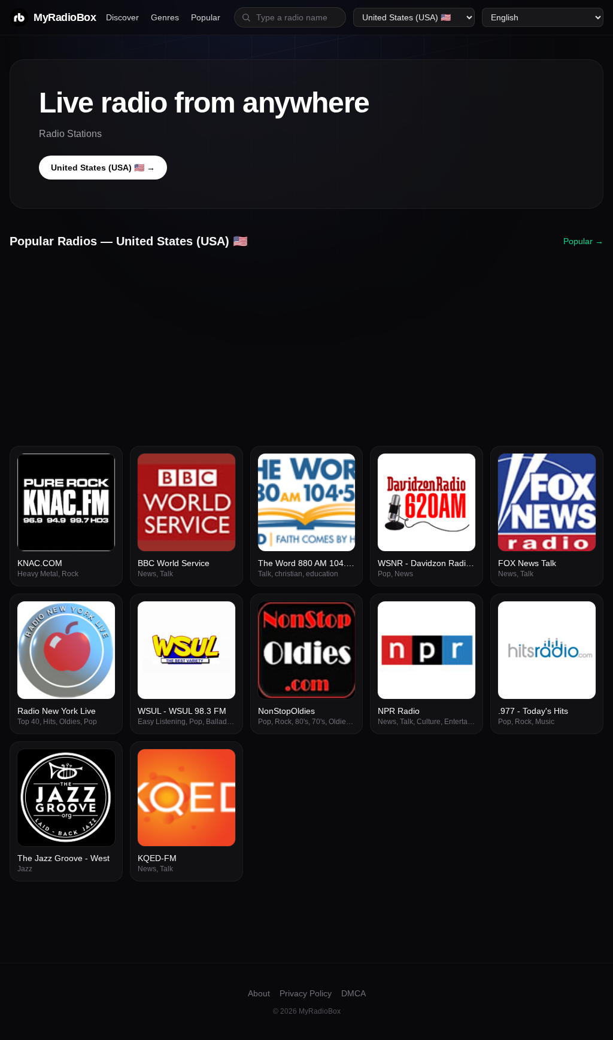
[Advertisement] (306, 343)
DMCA (353, 993)
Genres (165, 17)
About (259, 993)
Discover (122, 17)
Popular (205, 17)
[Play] (99, 469)
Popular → (583, 241)
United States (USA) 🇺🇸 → (103, 167)
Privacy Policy (306, 993)
